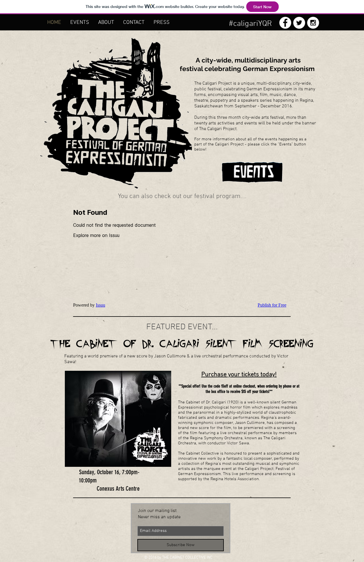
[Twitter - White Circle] (299, 23)
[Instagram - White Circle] (313, 23)
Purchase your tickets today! (239, 374)
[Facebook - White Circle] (285, 23)
